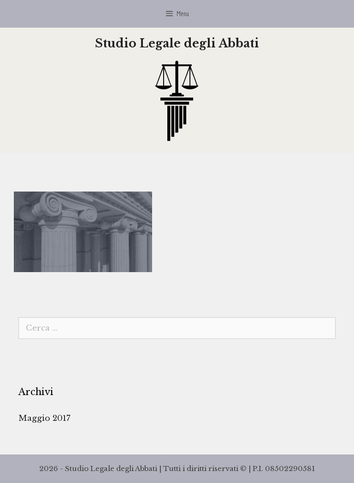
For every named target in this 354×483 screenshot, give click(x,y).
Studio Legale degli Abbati (177, 43)
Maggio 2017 (44, 418)
